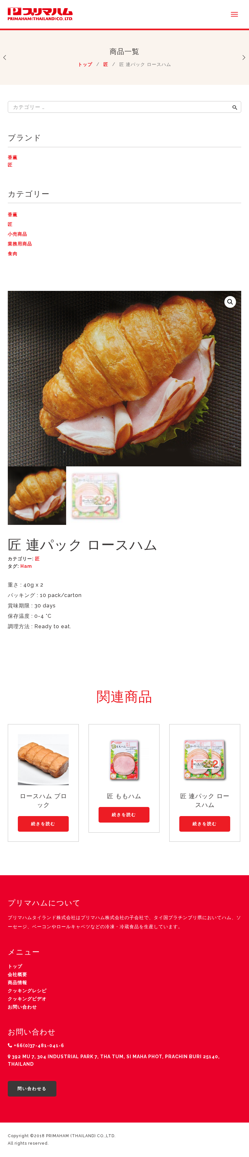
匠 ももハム (124, 796)
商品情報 (17, 982)
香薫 (13, 157)
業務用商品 (20, 243)
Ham (26, 566)
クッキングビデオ (27, 998)
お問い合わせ (22, 1006)
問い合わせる (32, 1088)
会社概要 (17, 974)
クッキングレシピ (27, 990)
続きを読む (43, 823)
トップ (85, 64)
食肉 (13, 253)
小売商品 (17, 234)
